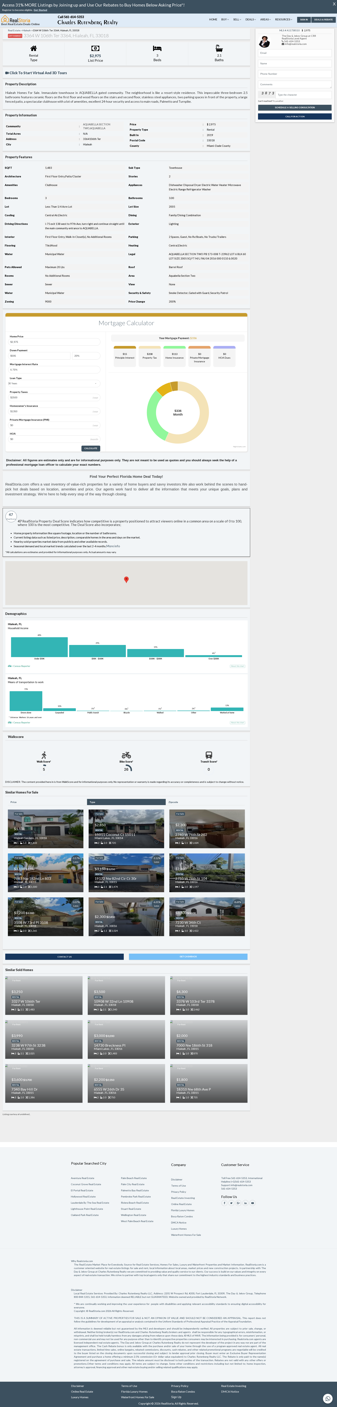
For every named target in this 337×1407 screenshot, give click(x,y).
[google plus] (238, 1203)
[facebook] (224, 1203)
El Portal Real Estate (82, 1190)
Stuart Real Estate (131, 1208)
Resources (282, 19)
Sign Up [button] (176, 1397)
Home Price (16, 336)
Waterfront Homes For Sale (186, 1234)
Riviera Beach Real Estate (135, 1202)
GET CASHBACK (188, 956)
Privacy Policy (178, 1191)
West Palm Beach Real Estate (137, 1221)
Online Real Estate (181, 1204)
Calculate (90, 448)
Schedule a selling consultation (295, 107)
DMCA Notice (178, 1222)
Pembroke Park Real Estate (136, 1196)
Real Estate (14, 30)
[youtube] (252, 1203)
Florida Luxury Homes (182, 1210)
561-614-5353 (292, 41)
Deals (250, 19)
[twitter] (231, 1203)
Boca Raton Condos (182, 1216)
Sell (236, 19)
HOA (13, 433)
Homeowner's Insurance (24, 405)
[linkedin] (245, 1203)
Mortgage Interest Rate (24, 364)
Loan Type (16, 378)
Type (92, 802)
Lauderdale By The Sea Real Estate (90, 1202)
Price (13, 802)
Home (213, 19)
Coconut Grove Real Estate (86, 1184)
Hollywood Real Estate (83, 1196)
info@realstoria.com (296, 43)
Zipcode (173, 802)
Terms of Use (178, 1185)
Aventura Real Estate (82, 1178)
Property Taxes (19, 391)
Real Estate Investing (183, 1197)
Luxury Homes (179, 1228)
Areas (264, 19)
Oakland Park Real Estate (85, 1214)
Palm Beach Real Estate (134, 1178)
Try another (278, 101)
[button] (40, 10)
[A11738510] (264, 40)
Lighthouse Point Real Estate (87, 1208)
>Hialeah (26, 30)
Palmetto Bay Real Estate (135, 1190)
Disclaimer (176, 1179)
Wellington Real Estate (133, 1214)
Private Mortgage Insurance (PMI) (29, 419)
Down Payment (19, 350)
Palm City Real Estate (132, 1184)
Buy (224, 19)
